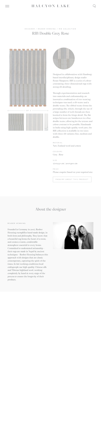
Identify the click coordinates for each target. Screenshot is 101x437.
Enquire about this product (72, 179)
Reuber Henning (47, 29)
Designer (30, 29)
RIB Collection (67, 29)
